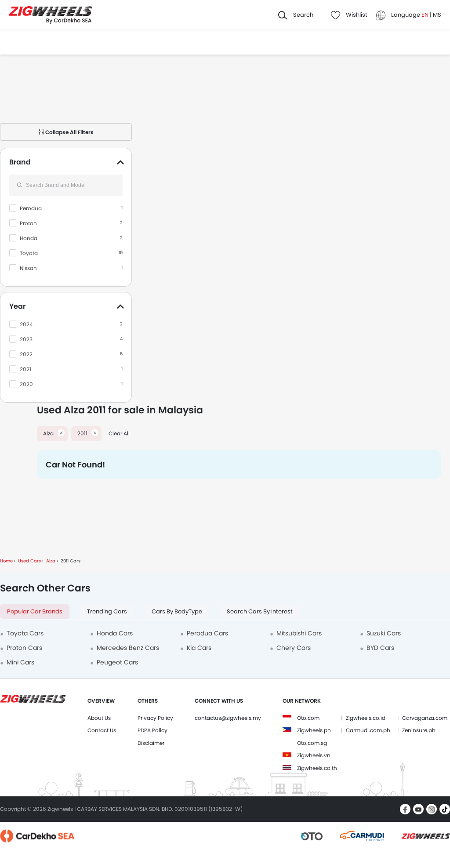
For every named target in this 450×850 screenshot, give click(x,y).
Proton (28, 223)
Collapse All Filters (69, 132)
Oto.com (308, 718)
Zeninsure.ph (418, 730)
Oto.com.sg (312, 743)
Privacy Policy (155, 718)
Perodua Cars (207, 633)
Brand (20, 162)
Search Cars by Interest (260, 611)
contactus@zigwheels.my (228, 718)
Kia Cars (199, 647)
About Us (99, 718)
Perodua (31, 208)
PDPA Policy (152, 730)
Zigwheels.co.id (365, 718)
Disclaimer (151, 743)
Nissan (28, 268)
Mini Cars (20, 662)
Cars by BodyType (177, 611)
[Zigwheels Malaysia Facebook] (405, 809)
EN (425, 15)
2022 (26, 354)
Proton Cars (24, 647)
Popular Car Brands (34, 611)
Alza (50, 561)
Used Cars (29, 561)
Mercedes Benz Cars (128, 647)
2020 (26, 384)
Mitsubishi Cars (299, 633)
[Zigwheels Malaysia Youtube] (418, 809)
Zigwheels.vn (313, 755)
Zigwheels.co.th (317, 768)
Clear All (119, 433)
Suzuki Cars (384, 633)
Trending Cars (107, 611)
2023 (26, 339)
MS (437, 15)
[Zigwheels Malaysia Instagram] (431, 809)
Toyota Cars (25, 633)
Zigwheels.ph (314, 730)
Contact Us (101, 730)
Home (6, 561)
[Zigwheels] (50, 15)
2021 (25, 369)
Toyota (29, 253)
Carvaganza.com (424, 718)
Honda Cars (115, 633)
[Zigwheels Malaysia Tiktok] (444, 809)
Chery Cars (293, 647)
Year (17, 306)
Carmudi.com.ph (368, 730)
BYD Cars (380, 647)
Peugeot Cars (117, 662)
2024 (26, 324)
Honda (28, 238)
